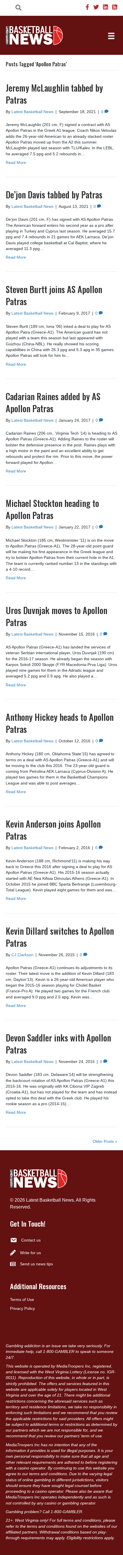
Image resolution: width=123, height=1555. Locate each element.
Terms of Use (22, 1299)
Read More (16, 162)
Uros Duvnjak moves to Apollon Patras (56, 616)
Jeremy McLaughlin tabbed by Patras (54, 93)
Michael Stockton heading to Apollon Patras (52, 509)
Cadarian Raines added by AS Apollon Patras (53, 402)
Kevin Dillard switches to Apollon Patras (60, 936)
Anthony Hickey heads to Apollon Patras (60, 722)
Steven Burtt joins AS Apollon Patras (54, 295)
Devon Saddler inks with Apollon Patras (58, 1043)
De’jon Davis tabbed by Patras (54, 194)
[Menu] (111, 36)
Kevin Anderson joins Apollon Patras (53, 829)
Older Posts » (105, 1141)
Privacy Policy (22, 1308)
